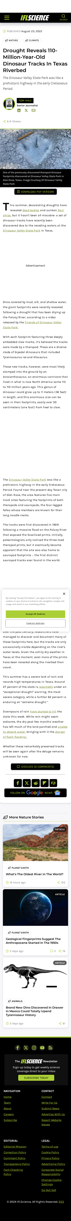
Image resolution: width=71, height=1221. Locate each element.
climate (34, 40)
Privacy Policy (50, 1158)
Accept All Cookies (35, 614)
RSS (61, 1201)
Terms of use (50, 1146)
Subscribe (10, 1120)
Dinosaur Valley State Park (21, 230)
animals (17, 1001)
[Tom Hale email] (33, 110)
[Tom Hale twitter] (26, 110)
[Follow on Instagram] (34, 1048)
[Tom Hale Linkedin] (19, 110)
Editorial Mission (15, 1146)
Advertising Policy (53, 1164)
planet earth (20, 867)
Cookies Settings (35, 623)
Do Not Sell (49, 1190)
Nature (13, 40)
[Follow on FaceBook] (18, 1048)
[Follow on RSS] (50, 1048)
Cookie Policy (50, 1152)
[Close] (64, 594)
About (7, 1108)
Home (7, 1097)
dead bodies (30, 210)
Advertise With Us (53, 1114)
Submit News (50, 1108)
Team (7, 1102)
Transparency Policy (17, 1164)
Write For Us (49, 1102)
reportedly (46, 687)
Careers (9, 1114)
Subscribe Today (36, 1077)
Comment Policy (14, 1158)
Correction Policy (15, 1152)
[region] (35, 610)
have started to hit (43, 711)
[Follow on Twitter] (26, 1048)
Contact (47, 1097)
